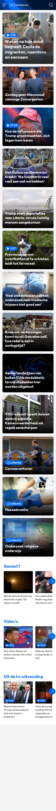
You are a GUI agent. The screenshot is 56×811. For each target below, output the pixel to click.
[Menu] (4, 5)
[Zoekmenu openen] (51, 5)
